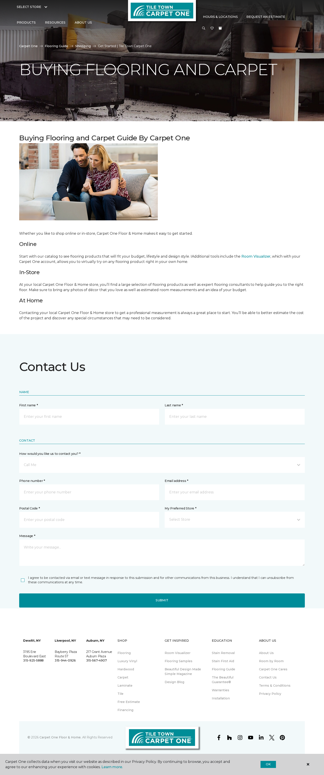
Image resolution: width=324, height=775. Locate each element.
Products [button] (26, 22)
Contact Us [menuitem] (268, 677)
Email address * (176, 480)
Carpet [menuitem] (122, 677)
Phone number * (32, 480)
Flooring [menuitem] (124, 653)
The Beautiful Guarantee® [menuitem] (222, 679)
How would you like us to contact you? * (49, 453)
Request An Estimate (265, 17)
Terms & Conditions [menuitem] (274, 686)
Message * (27, 535)
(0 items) (220, 28)
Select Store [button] (29, 7)
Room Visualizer (255, 256)
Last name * (174, 405)
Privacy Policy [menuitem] (270, 694)
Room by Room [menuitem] (271, 661)
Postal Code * (29, 508)
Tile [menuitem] (120, 694)
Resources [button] (55, 22)
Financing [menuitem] (125, 710)
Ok (268, 764)
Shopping (83, 46)
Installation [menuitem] (221, 698)
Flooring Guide (56, 46)
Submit (162, 600)
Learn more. (112, 767)
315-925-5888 (33, 660)
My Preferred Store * (180, 508)
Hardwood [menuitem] (125, 669)
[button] (203, 28)
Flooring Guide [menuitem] (223, 669)
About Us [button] (83, 22)
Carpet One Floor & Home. (60, 737)
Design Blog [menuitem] (174, 682)
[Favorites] (212, 28)
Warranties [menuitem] (220, 690)
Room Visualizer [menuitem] (177, 653)
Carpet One (28, 46)
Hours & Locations (220, 17)
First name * (28, 405)
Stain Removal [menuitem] (223, 653)
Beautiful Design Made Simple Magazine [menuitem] (183, 671)
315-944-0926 (65, 660)
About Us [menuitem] (266, 653)
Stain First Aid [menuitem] (223, 661)
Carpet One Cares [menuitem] (273, 669)
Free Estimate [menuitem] (128, 702)
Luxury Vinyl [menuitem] (127, 661)
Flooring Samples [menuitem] (178, 661)
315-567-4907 (96, 660)
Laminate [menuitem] (124, 686)
